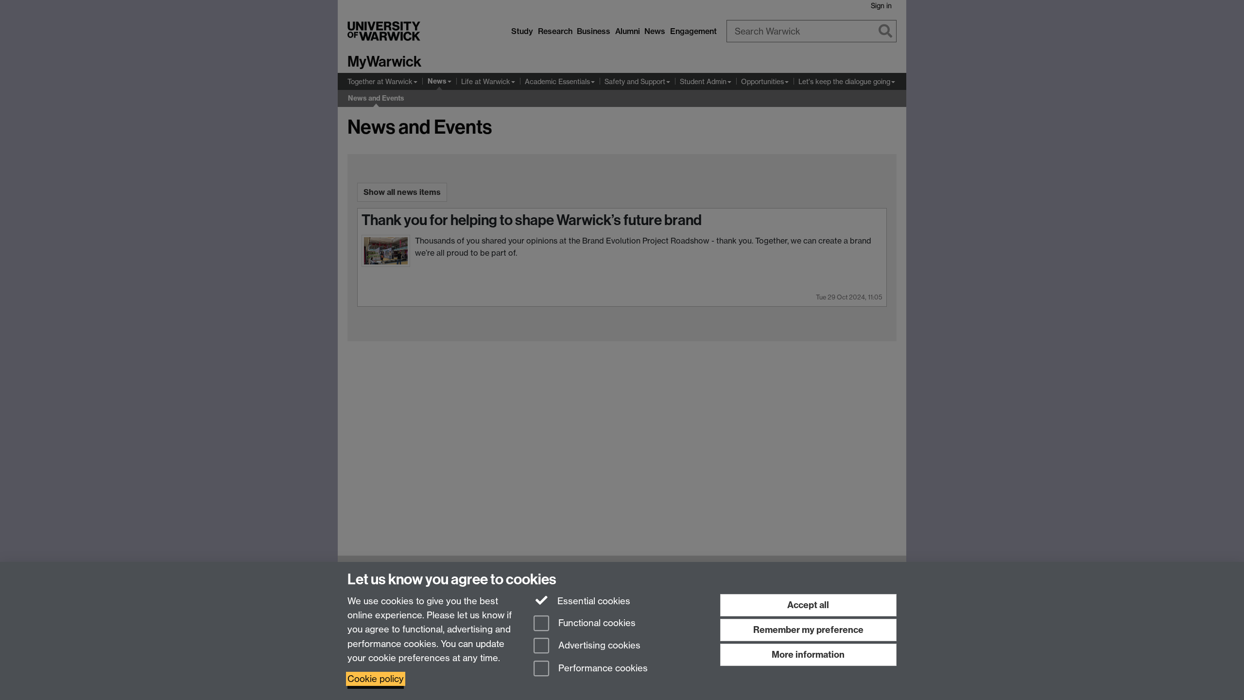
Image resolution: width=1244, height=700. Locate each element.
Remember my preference (808, 629)
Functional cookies (596, 623)
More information (808, 654)
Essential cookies (592, 601)
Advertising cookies (598, 645)
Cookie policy (375, 678)
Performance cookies (602, 668)
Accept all (808, 605)
